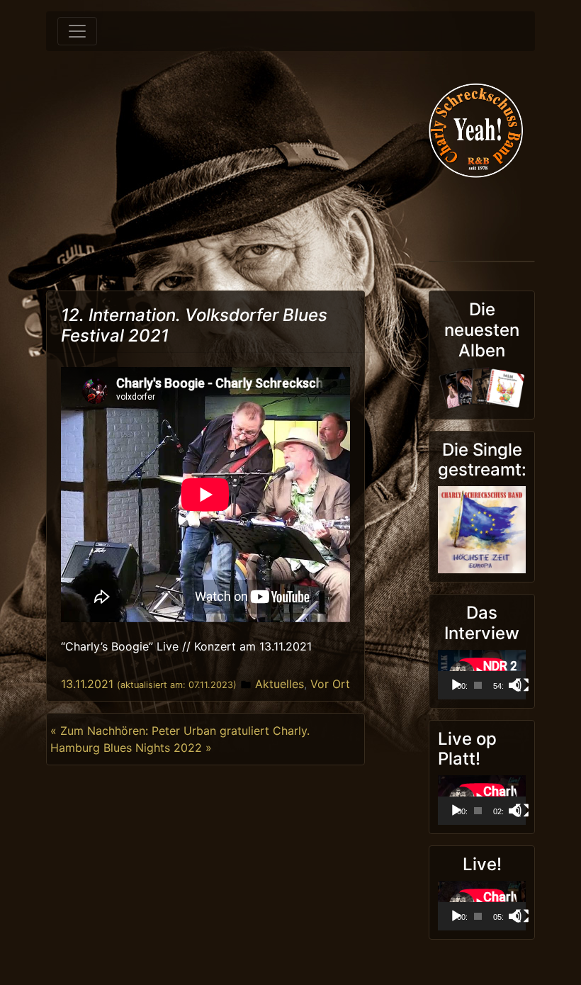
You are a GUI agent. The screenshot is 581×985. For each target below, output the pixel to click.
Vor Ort (330, 684)
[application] (482, 674)
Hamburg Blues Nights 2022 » (131, 748)
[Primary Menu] (77, 31)
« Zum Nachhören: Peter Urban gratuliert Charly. (180, 731)
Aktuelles (279, 684)
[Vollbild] (522, 685)
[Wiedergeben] (456, 685)
